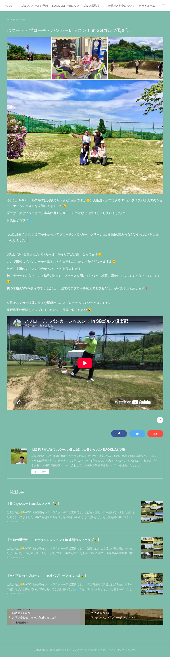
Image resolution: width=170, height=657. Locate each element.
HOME (8, 5)
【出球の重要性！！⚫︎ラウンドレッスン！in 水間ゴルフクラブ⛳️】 (53, 539)
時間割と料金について (121, 5)
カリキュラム (147, 5)
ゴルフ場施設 (91, 5)
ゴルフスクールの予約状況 (34, 5)
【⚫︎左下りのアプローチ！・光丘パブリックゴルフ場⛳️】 (47, 575)
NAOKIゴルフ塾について (65, 5)
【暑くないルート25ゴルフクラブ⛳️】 (33, 503)
